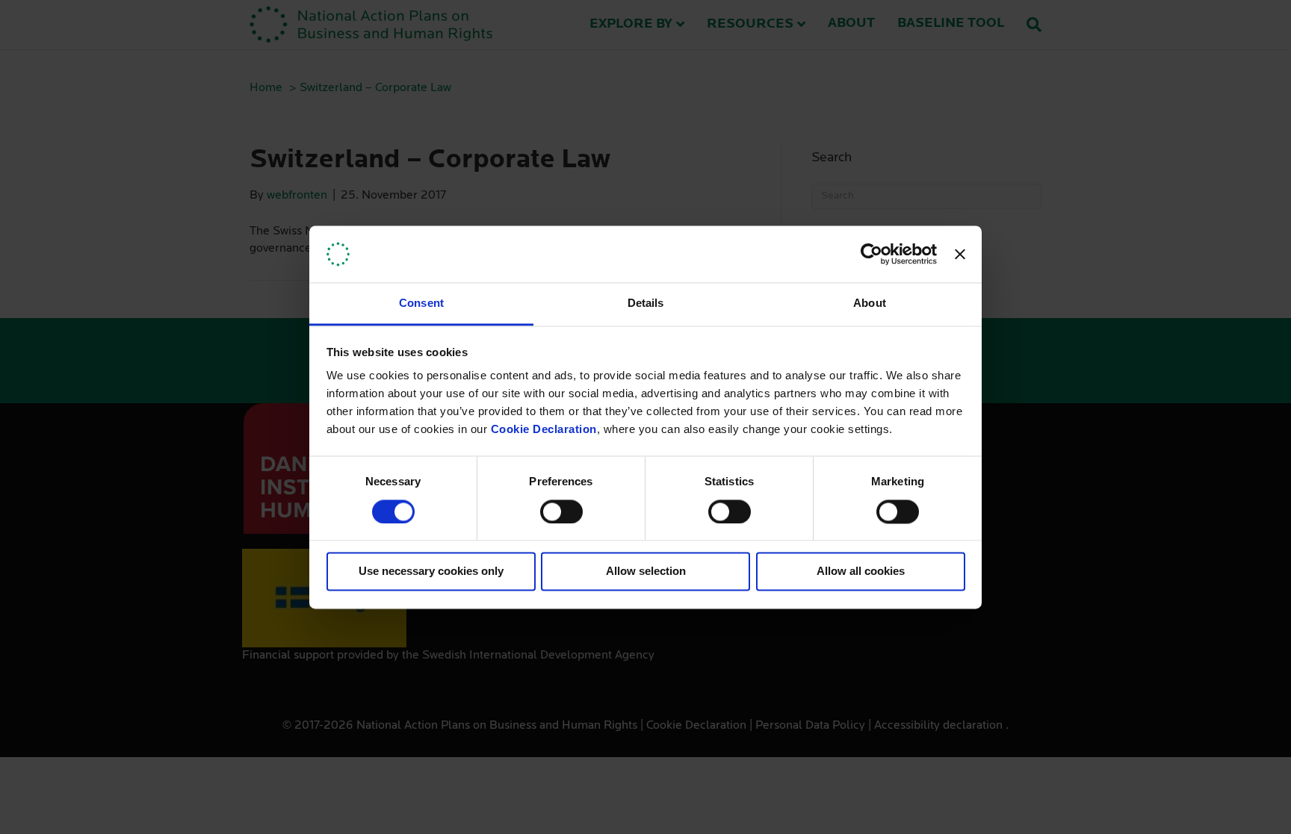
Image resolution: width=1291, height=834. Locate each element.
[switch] (561, 511)
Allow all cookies (861, 571)
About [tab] (869, 303)
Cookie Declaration (544, 429)
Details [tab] (646, 303)
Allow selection (646, 571)
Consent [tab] (421, 303)
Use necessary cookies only (431, 571)
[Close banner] (960, 254)
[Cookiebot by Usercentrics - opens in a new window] (871, 254)
